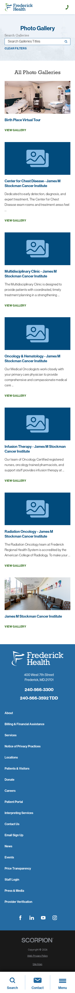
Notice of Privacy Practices (23, 746)
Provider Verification (18, 902)
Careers (10, 791)
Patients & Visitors (17, 768)
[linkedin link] (32, 918)
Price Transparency (18, 868)
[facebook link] (20, 918)
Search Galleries (17, 35)
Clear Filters (16, 48)
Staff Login (12, 879)
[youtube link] (43, 918)
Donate (9, 779)
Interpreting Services (19, 813)
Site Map (37, 964)
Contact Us (12, 824)
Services (11, 735)
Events (9, 857)
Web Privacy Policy (37, 955)
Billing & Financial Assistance (24, 724)
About (9, 713)
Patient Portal (14, 802)
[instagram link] (55, 918)
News (8, 846)
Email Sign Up (14, 835)
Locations (11, 757)
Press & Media (14, 890)
